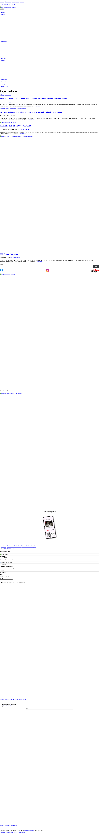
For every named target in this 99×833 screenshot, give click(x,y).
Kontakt (2, 2)
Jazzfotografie (4, 41)
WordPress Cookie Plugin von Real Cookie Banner (12, 832)
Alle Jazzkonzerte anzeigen (6, 578)
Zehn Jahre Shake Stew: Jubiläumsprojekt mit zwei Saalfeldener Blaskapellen (21, 545)
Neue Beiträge (4, 82)
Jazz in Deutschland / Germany (7, 4)
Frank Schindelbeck (29, 830)
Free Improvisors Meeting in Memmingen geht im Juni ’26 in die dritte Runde (31, 112)
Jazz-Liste (3, 58)
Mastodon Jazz (4, 86)
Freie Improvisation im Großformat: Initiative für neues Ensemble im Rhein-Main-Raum (35, 98)
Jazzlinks (3, 60)
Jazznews (3, 12)
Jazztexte (3, 14)
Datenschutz (8, 2)
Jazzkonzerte (4, 79)
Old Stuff (3, 84)
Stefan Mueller (3, 545)
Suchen (1, 264)
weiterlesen (37, 106)
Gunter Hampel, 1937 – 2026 (9, 548)
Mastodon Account (4, 828)
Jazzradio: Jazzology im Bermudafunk (8, 825)
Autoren (22, 2)
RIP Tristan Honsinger (9, 254)
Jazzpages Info (15, 2)
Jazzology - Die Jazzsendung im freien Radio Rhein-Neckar (13, 699)
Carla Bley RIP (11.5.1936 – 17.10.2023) (15, 126)
